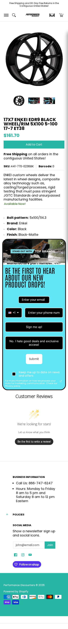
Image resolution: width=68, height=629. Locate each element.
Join (50, 545)
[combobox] (13, 313)
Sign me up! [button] (34, 327)
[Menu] (6, 15)
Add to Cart (34, 144)
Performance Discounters (19, 585)
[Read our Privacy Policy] (61, 381)
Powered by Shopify (16, 591)
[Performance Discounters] (32, 15)
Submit (34, 359)
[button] (52, 15)
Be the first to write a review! (34, 441)
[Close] (61, 243)
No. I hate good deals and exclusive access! (34, 342)
